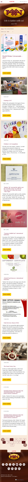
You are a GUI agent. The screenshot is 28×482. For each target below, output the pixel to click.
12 (18, 442)
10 (9, 442)
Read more (6, 73)
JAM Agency (14, 476)
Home (2, 28)
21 (12, 445)
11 (13, 442)
